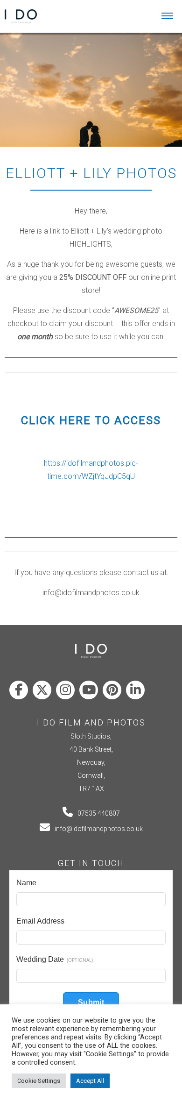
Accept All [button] (90, 1080)
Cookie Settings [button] (38, 1080)
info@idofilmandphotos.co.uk (99, 828)
